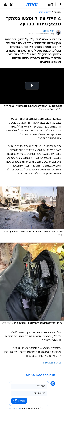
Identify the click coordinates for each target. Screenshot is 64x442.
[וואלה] (32, 4)
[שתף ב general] (5, 4)
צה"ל (58, 363)
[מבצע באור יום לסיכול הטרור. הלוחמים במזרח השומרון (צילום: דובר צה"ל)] (32, 212)
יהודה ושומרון (49, 363)
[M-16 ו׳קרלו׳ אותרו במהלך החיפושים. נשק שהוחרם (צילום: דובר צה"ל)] (32, 284)
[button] (50, 4)
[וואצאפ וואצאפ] (11, 4)
